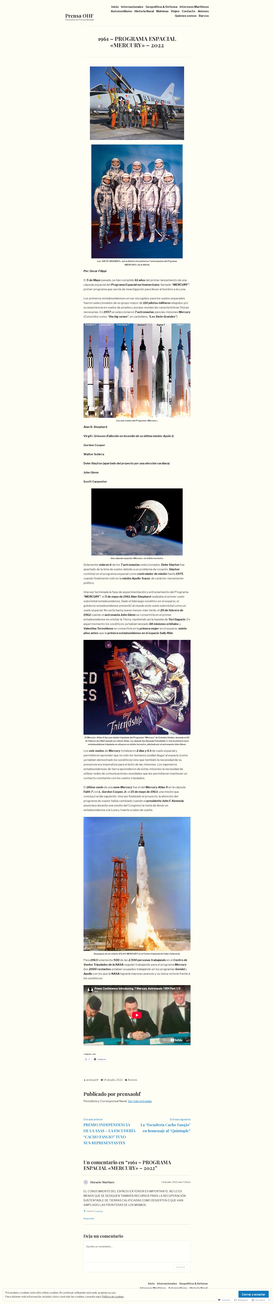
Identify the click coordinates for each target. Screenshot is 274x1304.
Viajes (175, 11)
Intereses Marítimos (194, 7)
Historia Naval (144, 11)
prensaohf (92, 1079)
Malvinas (162, 11)
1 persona (99, 1211)
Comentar (180, 1267)
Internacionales (132, 7)
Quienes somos (186, 16)
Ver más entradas (140, 1101)
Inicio (115, 7)
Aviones (203, 11)
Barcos (204, 16)
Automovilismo (121, 11)
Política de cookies (113, 1296)
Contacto (188, 11)
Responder (88, 1218)
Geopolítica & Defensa (161, 7)
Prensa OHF (79, 15)
